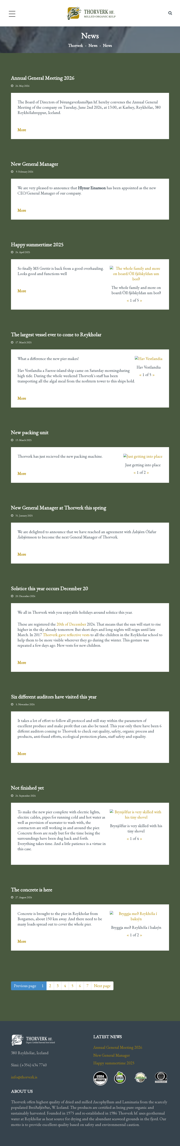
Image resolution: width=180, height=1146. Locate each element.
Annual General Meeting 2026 (42, 77)
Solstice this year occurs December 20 (49, 588)
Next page (102, 985)
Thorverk (75, 45)
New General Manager (34, 163)
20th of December (71, 624)
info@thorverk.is (24, 1077)
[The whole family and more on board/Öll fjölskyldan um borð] (136, 274)
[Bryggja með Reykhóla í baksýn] (136, 916)
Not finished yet (27, 787)
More (22, 129)
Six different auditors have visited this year (54, 696)
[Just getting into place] (142, 456)
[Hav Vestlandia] (148, 358)
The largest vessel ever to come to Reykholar (56, 334)
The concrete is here (31, 889)
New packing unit (30, 432)
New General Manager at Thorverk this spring (58, 507)
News (92, 45)
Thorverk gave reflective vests (66, 634)
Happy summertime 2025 (37, 244)
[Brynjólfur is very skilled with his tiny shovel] (136, 814)
